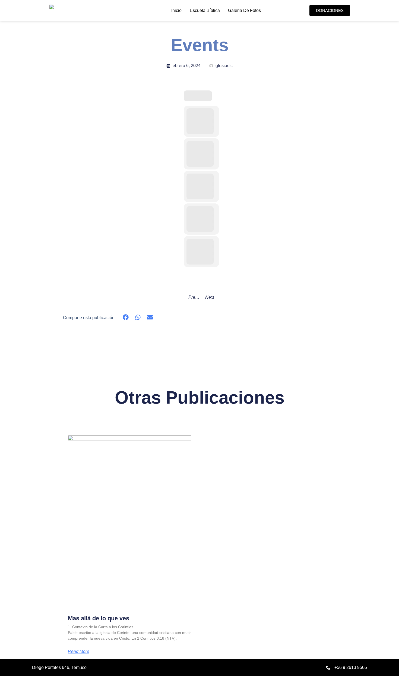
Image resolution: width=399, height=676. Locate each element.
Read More (78, 651)
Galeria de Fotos (244, 10)
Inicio (176, 10)
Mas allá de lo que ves (98, 618)
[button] (126, 317)
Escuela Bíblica (205, 10)
